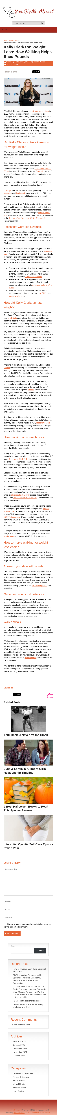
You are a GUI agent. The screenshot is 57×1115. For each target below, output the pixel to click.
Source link (8, 688)
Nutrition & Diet (19, 1088)
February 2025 (19, 1041)
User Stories (18, 1091)
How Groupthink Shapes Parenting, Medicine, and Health (28, 1005)
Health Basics (13, 40)
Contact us (46, 1112)
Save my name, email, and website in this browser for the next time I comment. (27, 925)
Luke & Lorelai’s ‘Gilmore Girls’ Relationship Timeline (25, 770)
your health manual (15, 1110)
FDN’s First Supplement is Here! (27, 1001)
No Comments (13, 64)
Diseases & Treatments (23, 1073)
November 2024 (20, 1052)
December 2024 (20, 1048)
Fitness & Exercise (21, 1077)
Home (5, 40)
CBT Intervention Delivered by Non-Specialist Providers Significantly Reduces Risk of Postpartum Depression (28, 979)
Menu (6, 30)
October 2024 (19, 1056)
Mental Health (19, 1084)
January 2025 (19, 1045)
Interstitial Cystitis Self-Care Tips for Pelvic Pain (28, 846)
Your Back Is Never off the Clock (26, 735)
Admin (8, 62)
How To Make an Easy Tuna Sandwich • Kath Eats (29, 970)
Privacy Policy (36, 1112)
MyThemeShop (19, 1113)
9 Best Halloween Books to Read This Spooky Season (26, 808)
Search (14, 946)
